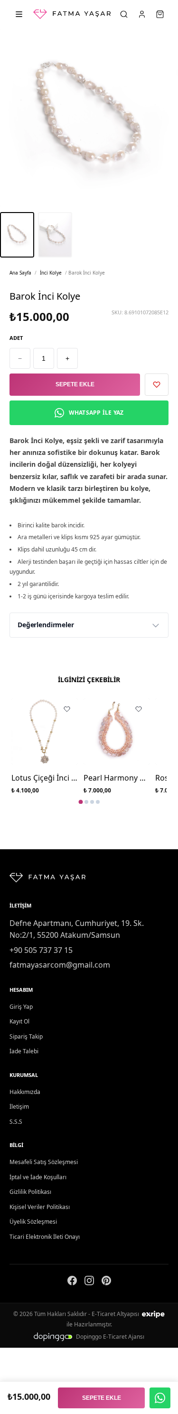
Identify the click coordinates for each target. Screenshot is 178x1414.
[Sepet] (160, 14)
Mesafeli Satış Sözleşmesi (43, 1162)
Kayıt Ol (19, 1021)
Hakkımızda (24, 1092)
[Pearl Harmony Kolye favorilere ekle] (138, 709)
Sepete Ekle (75, 384)
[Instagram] (89, 1282)
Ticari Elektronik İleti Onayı (44, 1237)
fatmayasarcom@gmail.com (59, 965)
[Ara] (123, 14)
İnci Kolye (51, 272)
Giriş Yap (21, 1007)
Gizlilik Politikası (30, 1192)
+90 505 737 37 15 (41, 950)
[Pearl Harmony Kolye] (117, 731)
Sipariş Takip (26, 1036)
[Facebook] (72, 1282)
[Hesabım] (141, 14)
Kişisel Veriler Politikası (39, 1207)
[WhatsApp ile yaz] (160, 1397)
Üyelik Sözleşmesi (33, 1222)
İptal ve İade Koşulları (37, 1177)
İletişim (19, 1107)
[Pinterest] (106, 1282)
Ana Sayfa (20, 272)
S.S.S (15, 1122)
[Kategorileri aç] (18, 14)
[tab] (80, 802)
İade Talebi (23, 1051)
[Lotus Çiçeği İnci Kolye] (44, 731)
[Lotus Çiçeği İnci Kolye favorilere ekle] (67, 709)
